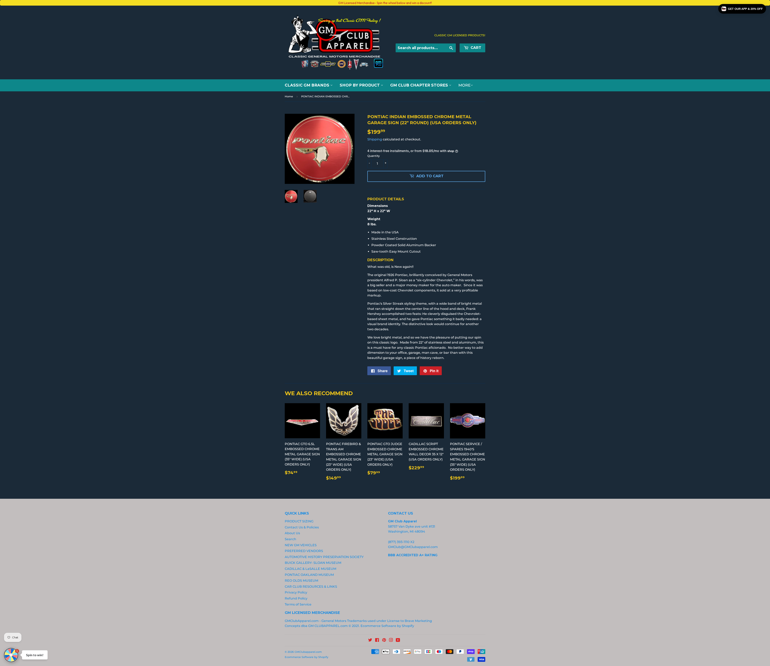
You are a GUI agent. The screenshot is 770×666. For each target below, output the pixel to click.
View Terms (84, 379)
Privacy (99, 379)
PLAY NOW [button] (115, 393)
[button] (742, 9)
